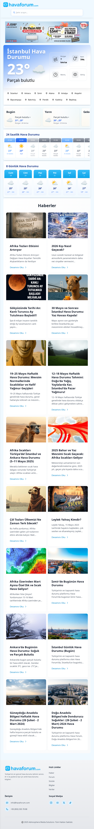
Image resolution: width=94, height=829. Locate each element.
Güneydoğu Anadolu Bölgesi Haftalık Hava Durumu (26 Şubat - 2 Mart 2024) (24, 718)
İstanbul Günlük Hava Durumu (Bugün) (67, 649)
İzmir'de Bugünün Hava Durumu (68, 583)
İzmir (39, 93)
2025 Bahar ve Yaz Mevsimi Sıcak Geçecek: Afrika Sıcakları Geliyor (68, 453)
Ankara (27, 93)
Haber (51, 773)
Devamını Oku (17, 267)
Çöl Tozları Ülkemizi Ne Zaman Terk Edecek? (25, 521)
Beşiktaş (72, 99)
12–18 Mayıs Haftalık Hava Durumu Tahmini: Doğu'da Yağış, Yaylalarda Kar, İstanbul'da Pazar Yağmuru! (68, 383)
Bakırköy (32, 99)
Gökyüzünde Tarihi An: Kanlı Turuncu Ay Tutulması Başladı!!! (25, 311)
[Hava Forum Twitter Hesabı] (64, 802)
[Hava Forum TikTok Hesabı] (70, 802)
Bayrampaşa (15, 99)
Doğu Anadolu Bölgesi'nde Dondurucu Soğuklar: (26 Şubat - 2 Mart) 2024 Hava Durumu (67, 720)
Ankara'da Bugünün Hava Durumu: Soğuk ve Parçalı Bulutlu (24, 650)
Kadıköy (58, 99)
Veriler (52, 789)
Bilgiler (52, 785)
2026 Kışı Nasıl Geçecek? (61, 248)
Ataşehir (78, 93)
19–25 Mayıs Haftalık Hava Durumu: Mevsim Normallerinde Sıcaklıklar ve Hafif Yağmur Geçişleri (25, 381)
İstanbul (14, 93)
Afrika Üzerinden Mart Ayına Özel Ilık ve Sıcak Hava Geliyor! (25, 585)
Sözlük (52, 781)
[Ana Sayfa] (21, 4)
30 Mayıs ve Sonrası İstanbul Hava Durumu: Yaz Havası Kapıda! (68, 311)
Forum (52, 777)
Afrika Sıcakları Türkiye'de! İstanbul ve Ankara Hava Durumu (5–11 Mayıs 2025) (25, 455)
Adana (51, 93)
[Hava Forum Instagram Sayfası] (51, 802)
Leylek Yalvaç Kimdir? (66, 519)
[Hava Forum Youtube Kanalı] (57, 802)
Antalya (64, 93)
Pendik (45, 99)
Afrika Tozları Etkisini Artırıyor (24, 248)
